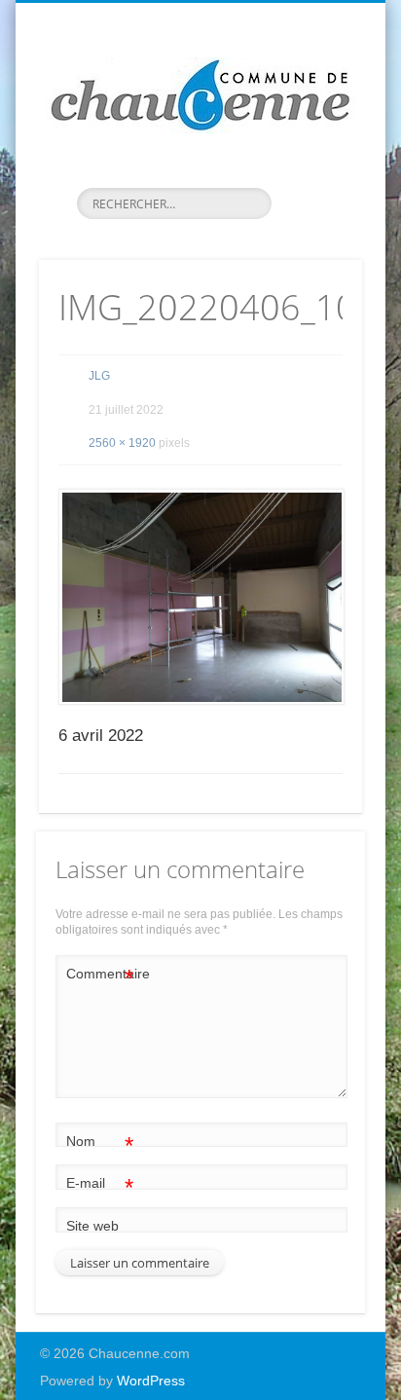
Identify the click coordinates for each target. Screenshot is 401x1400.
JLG (99, 376)
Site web (92, 1226)
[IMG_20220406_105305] (200, 597)
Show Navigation (314, 174)
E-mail (99, 1187)
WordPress (151, 1380)
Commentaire (100, 978)
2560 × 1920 (122, 443)
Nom (99, 1145)
